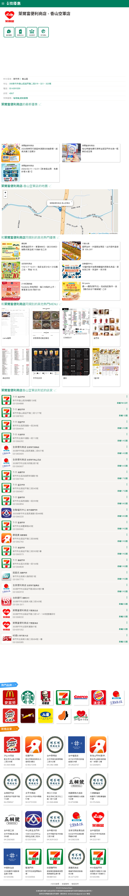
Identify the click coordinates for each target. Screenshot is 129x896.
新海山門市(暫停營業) (99, 756)
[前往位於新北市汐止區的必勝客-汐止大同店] (12, 752)
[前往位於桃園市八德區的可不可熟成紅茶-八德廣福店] (98, 789)
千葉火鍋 (85, 244)
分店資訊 (32, 35)
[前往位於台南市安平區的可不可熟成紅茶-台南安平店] (12, 789)
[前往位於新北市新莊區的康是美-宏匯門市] (33, 752)
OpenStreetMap (103, 233)
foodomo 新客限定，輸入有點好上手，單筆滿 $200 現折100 (38, 288)
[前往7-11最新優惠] (63, 704)
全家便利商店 (26, 264)
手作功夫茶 (37, 378)
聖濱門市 (29, 868)
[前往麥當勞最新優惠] (10, 704)
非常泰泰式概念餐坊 (41, 338)
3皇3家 (96, 378)
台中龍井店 (52, 830)
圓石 (65, 378)
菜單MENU (20, 35)
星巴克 (96, 338)
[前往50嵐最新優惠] (45, 722)
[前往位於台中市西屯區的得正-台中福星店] (76, 752)
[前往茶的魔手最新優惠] (27, 722)
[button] (60, 209)
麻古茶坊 (6, 378)
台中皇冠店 (95, 830)
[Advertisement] (64, 58)
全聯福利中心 (87, 264)
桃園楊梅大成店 (75, 793)
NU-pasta (86, 283)
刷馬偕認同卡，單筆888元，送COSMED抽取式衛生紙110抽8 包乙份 (39, 248)
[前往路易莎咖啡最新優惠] (63, 722)
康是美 (24, 244)
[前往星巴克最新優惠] (27, 704)
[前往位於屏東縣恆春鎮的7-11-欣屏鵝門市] (55, 864)
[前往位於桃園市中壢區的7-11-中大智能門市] (98, 864)
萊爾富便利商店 (27, 146)
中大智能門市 (96, 868)
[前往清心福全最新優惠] (80, 722)
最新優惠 (9, 35)
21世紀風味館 (26, 284)
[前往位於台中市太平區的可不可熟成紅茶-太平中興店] (33, 789)
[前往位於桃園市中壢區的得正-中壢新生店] (12, 864)
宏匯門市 (29, 756)
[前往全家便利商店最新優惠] (116, 704)
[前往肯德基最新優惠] (45, 704)
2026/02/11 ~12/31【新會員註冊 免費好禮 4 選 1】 (39, 170)
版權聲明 (65, 884)
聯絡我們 (75, 884)
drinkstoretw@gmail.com (77, 894)
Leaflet (92, 233)
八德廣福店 (95, 793)
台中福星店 (73, 756)
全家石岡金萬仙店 (76, 830)
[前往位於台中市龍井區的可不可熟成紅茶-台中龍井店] (55, 827)
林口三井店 (52, 793)
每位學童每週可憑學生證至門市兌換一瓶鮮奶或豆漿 (100, 150)
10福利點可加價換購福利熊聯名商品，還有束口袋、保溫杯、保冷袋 (100, 268)
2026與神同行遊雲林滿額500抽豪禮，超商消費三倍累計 (39, 150)
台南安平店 (9, 793)
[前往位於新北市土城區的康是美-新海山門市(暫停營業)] (98, 752)
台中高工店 (9, 830)
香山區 (25, 79)
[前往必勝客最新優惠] (10, 722)
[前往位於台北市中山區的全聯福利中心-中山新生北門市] (33, 827)
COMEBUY (67, 338)
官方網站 (43, 35)
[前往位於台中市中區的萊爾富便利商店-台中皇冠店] (98, 827)
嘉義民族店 (73, 868)
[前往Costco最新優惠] (80, 704)
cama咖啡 (7, 338)
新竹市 (16, 79)
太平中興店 (30, 793)
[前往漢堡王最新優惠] (98, 704)
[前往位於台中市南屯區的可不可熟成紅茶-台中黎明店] (55, 752)
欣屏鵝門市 (52, 868)
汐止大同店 (9, 756)
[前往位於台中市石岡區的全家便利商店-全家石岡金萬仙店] (76, 827)
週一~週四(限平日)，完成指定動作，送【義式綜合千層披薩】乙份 (99, 287)
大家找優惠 (54, 884)
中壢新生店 (9, 868)
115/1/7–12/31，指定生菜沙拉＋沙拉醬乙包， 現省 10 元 (39, 268)
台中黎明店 (52, 756)
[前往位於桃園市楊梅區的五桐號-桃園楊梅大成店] (76, 789)
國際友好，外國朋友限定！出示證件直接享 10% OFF (100, 248)
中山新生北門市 (32, 830)
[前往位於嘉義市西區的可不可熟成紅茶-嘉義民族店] (76, 864)
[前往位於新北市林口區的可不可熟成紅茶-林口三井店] (55, 789)
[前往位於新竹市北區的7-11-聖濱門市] (33, 864)
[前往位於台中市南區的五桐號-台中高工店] (12, 827)
